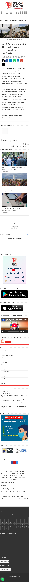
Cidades (4, 353)
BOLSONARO (9, 475)
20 (18, 524)
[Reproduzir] (3, 331)
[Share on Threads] (3, 64)
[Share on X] (3, 60)
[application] (14, 325)
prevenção (12, 499)
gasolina (10, 489)
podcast (13, 496)
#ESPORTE (4, 471)
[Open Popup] (21, 273)
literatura (3, 494)
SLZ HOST (18, 576)
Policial (4, 378)
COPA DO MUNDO (12, 477)
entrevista (5, 485)
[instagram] (17, 462)
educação (14, 480)
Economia (4, 360)
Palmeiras (4, 496)
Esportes (4, 364)
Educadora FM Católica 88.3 (9, 575)
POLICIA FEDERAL (20, 496)
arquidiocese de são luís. (17, 473)
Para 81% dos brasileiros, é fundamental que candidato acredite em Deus (14, 392)
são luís (3, 501)
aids (16, 471)
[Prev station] (14, 273)
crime (20, 477)
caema (18, 475)
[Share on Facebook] (6, 60)
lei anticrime (22, 491)
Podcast (4, 376)
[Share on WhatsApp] (14, 60)
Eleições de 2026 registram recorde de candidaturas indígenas (14, 396)
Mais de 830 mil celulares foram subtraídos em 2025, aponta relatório (13, 407)
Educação (4, 362)
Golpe (15, 489)
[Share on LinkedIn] (18, 60)
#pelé (10, 471)
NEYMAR (18, 494)
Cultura (4, 357)
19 (14, 524)
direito (23, 477)
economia (5, 480)
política (4, 498)
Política (7, 20)
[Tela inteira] (26, 331)
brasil (15, 475)
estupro (13, 486)
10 (6, 522)
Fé (2, 367)
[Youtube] (14, 462)
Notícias (4, 374)
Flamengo (21, 486)
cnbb (21, 475)
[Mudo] (24, 331)
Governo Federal (21, 489)
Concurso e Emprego (7, 355)
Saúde (4, 383)
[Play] (11, 273)
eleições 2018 (8, 482)
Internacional (5, 371)
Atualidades (5, 351)
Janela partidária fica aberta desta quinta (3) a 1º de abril (10, 140)
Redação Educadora (7, 56)
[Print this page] (21, 60)
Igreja (3, 369)
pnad (9, 496)
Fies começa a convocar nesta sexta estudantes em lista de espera (13, 403)
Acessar (26, 234)
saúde (25, 498)
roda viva (18, 499)
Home (2, 20)
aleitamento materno (21, 471)
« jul (1, 530)
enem (17, 483)
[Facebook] (12, 462)
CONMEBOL (4, 477)
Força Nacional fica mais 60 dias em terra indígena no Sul (18, 145)
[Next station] (7, 273)
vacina (7, 501)
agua (13, 471)
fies (16, 486)
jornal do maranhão (9, 491)
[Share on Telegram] (10, 60)
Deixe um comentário (7, 57)
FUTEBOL (4, 488)
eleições (22, 480)
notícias (24, 494)
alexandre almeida (4, 473)
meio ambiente (11, 494)
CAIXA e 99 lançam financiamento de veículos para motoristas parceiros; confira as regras (13, 399)
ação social (3, 475)
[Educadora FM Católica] (14, 5)
